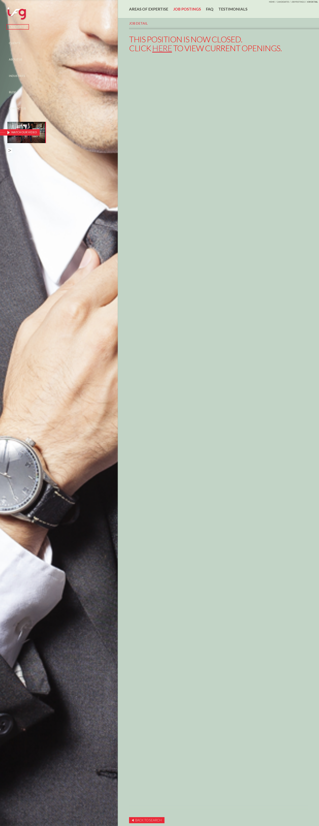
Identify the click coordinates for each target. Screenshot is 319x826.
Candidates (18, 26)
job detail (312, 2)
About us (15, 59)
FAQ (209, 9)
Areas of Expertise (148, 9)
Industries (17, 75)
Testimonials (232, 9)
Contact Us (17, 108)
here (162, 48)
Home (272, 2)
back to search (148, 820)
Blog (12, 92)
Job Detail (138, 23)
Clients (14, 43)
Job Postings (298, 2)
